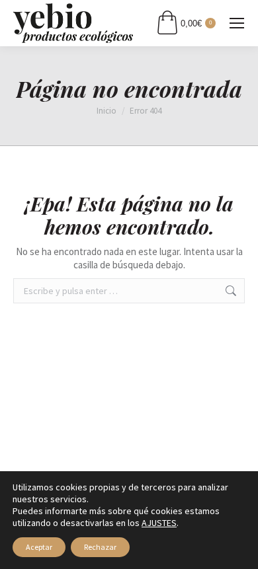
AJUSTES (159, 523)
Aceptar (39, 547)
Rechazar (100, 547)
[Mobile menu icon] (237, 23)
